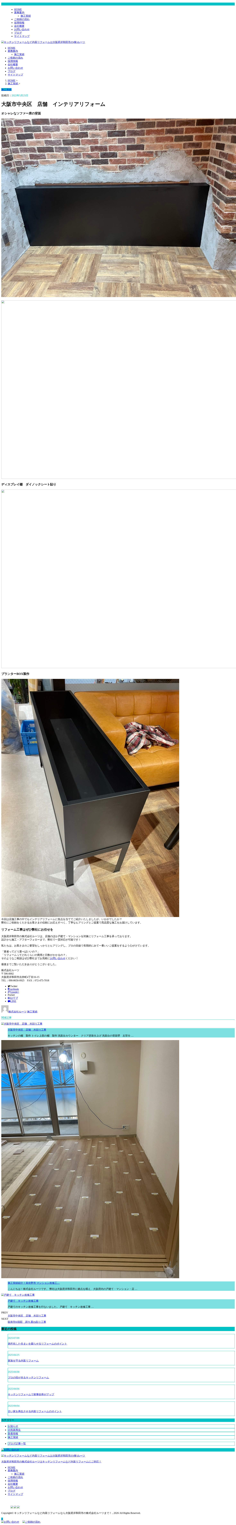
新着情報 (13, 1433)
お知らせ (13, 1426)
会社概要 (19, 26)
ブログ (18, 32)
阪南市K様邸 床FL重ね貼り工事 (27, 1322)
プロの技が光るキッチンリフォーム (28, 1377)
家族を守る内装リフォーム (23, 1360)
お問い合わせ (22, 29)
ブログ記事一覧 (17, 1443)
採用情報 (19, 22)
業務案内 (19, 12)
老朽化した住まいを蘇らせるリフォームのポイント (37, 1343)
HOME (18, 9)
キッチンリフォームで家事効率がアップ (31, 1394)
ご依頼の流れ (22, 19)
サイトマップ (22, 36)
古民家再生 (14, 1429)
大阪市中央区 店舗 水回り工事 (27, 1029)
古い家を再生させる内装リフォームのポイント (35, 1411)
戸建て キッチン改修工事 (23, 1300)
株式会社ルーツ (17, 1011)
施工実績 (26, 15)
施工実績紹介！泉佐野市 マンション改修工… (34, 1283)
